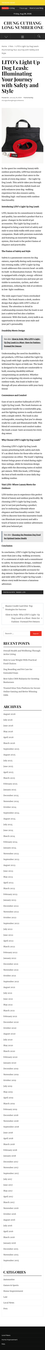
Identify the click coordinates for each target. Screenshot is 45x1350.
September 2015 (11, 1260)
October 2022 (9, 917)
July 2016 (7, 1225)
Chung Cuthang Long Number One (22, 25)
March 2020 (9, 1051)
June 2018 (8, 1132)
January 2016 (9, 1243)
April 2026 (8, 737)
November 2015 (10, 1254)
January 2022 (9, 958)
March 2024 (9, 836)
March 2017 (9, 1202)
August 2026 (9, 714)
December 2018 (10, 1115)
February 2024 (10, 842)
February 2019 (10, 1109)
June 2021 (8, 999)
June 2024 (8, 830)
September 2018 (11, 1126)
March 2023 (9, 888)
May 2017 (8, 1191)
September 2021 (11, 981)
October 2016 (9, 1214)
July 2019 (7, 1086)
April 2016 (8, 1231)
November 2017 (10, 1167)
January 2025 (9, 789)
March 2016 (9, 1237)
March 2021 (9, 1010)
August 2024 (9, 818)
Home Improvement (13, 1291)
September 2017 (11, 1173)
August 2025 (9, 754)
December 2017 (10, 1161)
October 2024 (9, 807)
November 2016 (11, 1208)
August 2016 (9, 1220)
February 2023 (10, 894)
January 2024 (9, 848)
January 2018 (9, 1156)
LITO (24, 172)
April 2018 (8, 1138)
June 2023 (8, 871)
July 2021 (7, 993)
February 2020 (10, 1057)
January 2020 (9, 1063)
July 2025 (7, 760)
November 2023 (11, 853)
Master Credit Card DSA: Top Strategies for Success (19, 608)
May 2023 (8, 877)
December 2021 (10, 964)
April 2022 (8, 941)
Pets (13, 592)
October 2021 (9, 975)
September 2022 (11, 923)
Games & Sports (11, 1285)
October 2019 (9, 1080)
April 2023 (8, 882)
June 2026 (8, 725)
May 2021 (8, 1004)
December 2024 (11, 795)
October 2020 (9, 1028)
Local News (8, 1302)
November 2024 (11, 801)
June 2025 (8, 766)
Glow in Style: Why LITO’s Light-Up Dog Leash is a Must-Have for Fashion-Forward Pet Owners (22, 618)
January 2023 (9, 900)
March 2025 (9, 778)
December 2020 (11, 1022)
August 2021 (9, 987)
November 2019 (11, 1074)
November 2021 (10, 970)
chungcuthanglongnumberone (13, 100)
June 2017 (8, 1185)
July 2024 (8, 824)
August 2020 (9, 1034)
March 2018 (9, 1144)
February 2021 (10, 1016)
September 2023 (11, 859)
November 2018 (10, 1121)
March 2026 (9, 743)
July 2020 (8, 1039)
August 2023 (9, 865)
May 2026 (8, 731)
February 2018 (10, 1150)
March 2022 (9, 946)
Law (5, 1297)
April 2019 (8, 1097)
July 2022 (7, 929)
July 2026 (8, 720)
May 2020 (8, 1045)
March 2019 (9, 1103)
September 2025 (11, 749)
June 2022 (8, 935)
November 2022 (11, 911)
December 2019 (10, 1068)
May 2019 (8, 1092)
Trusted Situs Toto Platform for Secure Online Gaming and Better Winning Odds (21, 691)
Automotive (9, 1279)
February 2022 (10, 952)
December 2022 (11, 906)
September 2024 (11, 813)
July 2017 (7, 1179)
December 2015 (10, 1249)
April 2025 (8, 772)
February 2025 (10, 784)
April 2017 (8, 1196)
